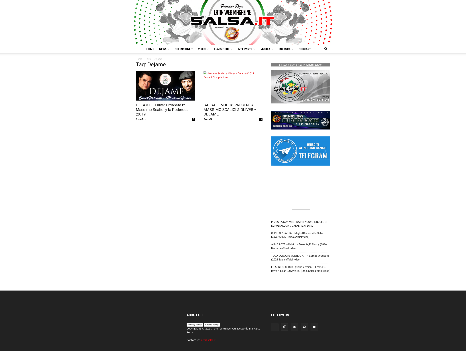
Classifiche (221, 49)
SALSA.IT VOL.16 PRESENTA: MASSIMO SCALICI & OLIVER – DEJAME (230, 109)
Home (150, 49)
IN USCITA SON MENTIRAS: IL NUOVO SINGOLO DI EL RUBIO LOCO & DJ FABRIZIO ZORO (299, 223)
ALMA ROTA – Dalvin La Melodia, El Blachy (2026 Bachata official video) (299, 246)
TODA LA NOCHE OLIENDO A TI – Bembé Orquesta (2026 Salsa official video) (300, 257)
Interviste (245, 49)
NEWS (163, 49)
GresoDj (140, 119)
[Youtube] (314, 327)
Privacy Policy (195, 324)
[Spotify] (304, 327)
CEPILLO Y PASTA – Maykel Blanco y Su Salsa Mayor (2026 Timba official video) (297, 235)
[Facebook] (275, 327)
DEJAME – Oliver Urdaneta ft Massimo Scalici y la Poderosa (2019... (162, 109)
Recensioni (182, 49)
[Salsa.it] (233, 22)
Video (202, 49)
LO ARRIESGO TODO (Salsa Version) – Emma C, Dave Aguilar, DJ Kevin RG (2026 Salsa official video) (300, 269)
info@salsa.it (208, 340)
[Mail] (294, 327)
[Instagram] (284, 327)
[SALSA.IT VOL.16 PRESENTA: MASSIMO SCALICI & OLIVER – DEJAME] (233, 86)
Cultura (285, 49)
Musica (265, 49)
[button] (325, 49)
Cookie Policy (211, 324)
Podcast (305, 49)
